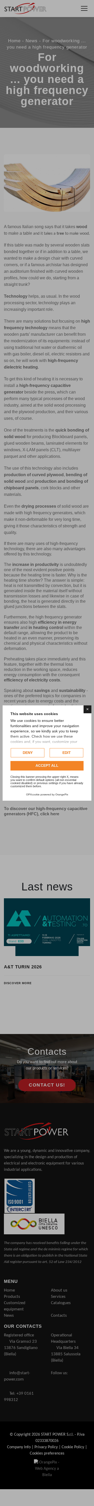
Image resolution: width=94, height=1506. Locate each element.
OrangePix (61, 794)
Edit (66, 753)
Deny (28, 753)
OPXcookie (33, 794)
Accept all (47, 766)
